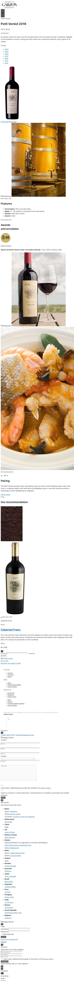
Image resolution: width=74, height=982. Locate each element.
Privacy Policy (8, 714)
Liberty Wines (10, 832)
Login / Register (12, 705)
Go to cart (4, 661)
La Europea (9, 908)
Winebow (13, 811)
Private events (12, 696)
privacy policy (45, 788)
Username (4, 929)
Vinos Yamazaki (10, 876)
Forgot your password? (9, 939)
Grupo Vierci (9, 897)
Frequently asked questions (16, 703)
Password (4, 932)
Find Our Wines (12, 686)
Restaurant (11, 695)
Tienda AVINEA (10, 887)
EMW (6, 827)
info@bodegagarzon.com (25, 735)
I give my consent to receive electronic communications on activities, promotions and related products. (35, 794)
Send (3, 797)
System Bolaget (10, 866)
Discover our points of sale (11, 663)
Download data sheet (8, 122)
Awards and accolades (14, 685)
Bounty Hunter (15, 814)
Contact (10, 701)
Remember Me (8, 934)
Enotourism (11, 693)
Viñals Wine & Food (17, 853)
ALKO (7, 861)
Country (4, 756)
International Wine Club (13, 913)
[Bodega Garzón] (9, 8)
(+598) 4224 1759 (7, 735)
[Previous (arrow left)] (1, 978)
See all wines (5, 495)
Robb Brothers (10, 837)
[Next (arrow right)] (3, 978)
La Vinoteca (9, 902)
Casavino (8, 918)
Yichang (8, 892)
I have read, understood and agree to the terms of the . (28, 959)
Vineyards (10, 675)
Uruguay (10, 673)
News (9, 700)
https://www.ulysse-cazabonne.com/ (18, 845)
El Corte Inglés (15, 856)
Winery (10, 676)
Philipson (8, 871)
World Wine (9, 882)
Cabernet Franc (11, 629)
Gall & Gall (8, 822)
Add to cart (8, 658)
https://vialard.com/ (12, 848)
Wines (9, 683)
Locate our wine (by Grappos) (24, 817)
